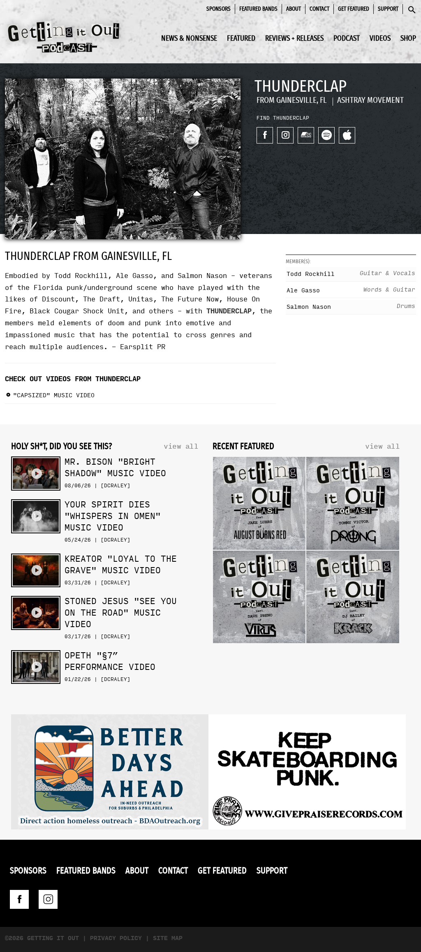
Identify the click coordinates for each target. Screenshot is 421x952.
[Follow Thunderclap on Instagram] (285, 135)
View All (181, 446)
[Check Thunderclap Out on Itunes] (347, 135)
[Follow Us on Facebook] (19, 899)
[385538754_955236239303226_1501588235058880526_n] (109, 774)
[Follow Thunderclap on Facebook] (265, 135)
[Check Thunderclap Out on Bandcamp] (306, 135)
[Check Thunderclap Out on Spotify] (326, 135)
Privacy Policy (116, 938)
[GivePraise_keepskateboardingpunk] (307, 774)
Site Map (168, 938)
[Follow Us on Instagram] (48, 899)
